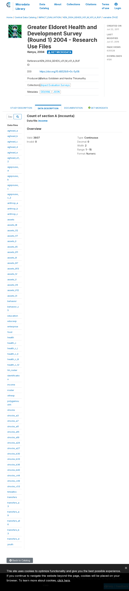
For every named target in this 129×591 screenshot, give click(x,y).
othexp (11, 395)
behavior (12, 301)
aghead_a (12, 130)
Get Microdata (60, 52)
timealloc (12, 491)
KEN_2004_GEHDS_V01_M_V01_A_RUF (82, 17)
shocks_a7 (13, 421)
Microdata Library (23, 6)
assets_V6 (12, 284)
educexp (12, 321)
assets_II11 (12, 252)
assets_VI (12, 295)
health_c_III (13, 359)
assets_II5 (12, 246)
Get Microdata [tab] (99, 108)
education (12, 315)
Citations (90, 4)
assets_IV (12, 274)
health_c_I (12, 348)
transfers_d (13, 538)
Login (118, 8)
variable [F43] (110, 17)
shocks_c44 (13, 475)
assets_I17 (12, 235)
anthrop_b (12, 208)
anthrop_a (12, 203)
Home (10, 17)
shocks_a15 (13, 431)
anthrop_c (12, 214)
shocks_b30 (13, 453)
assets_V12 (13, 290)
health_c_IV (13, 364)
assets (10, 219)
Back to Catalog (21, 560)
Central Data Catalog (25, 17)
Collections (73, 4)
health (10, 337)
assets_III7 (12, 263)
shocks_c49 (13, 480)
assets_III (12, 257)
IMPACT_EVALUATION (50, 17)
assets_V (12, 279)
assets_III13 (13, 268)
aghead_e (12, 152)
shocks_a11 (13, 426)
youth (10, 544)
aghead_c (12, 141)
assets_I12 (12, 230)
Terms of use (105, 6)
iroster (10, 390)
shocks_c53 (13, 486)
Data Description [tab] (48, 108)
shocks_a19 (13, 437)
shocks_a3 (13, 415)
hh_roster (12, 370)
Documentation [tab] (73, 108)
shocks (11, 410)
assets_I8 (12, 225)
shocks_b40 (13, 470)
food (9, 332)
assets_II (11, 241)
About (57, 4)
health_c (11, 343)
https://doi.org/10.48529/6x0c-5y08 (59, 71)
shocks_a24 (13, 442)
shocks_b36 (13, 464)
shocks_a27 (13, 448)
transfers (12, 497)
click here (63, 580)
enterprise (12, 326)
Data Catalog (44, 6)
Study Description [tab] (21, 108)
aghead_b (12, 136)
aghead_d (12, 147)
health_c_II (12, 354)
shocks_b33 (13, 459)
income (11, 384)
